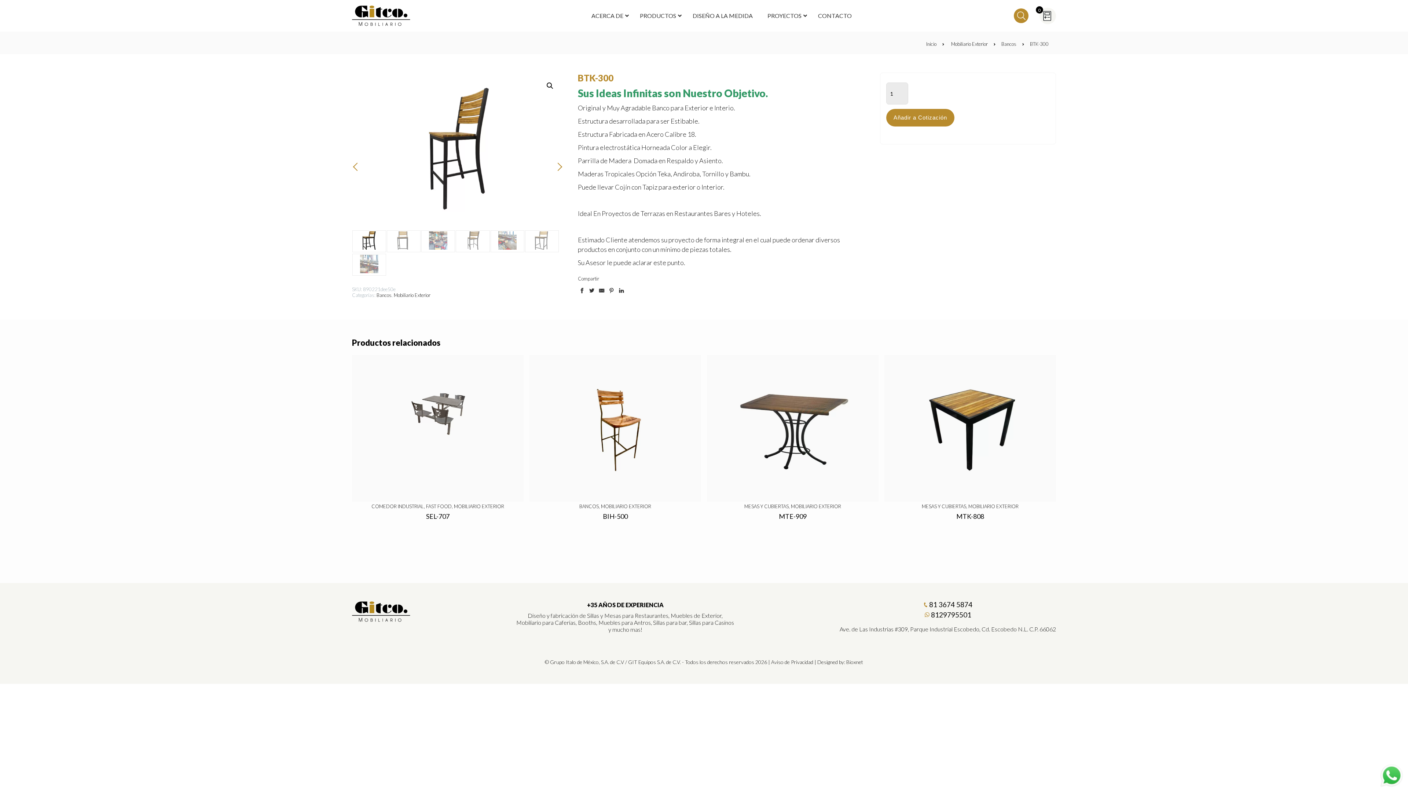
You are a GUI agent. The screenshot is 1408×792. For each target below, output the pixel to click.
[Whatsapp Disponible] (1392, 776)
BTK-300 (1039, 44)
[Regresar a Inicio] (381, 16)
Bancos (1008, 44)
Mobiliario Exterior (969, 44)
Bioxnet (854, 662)
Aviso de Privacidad (792, 662)
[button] (550, 85)
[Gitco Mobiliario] (381, 619)
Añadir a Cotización (920, 117)
